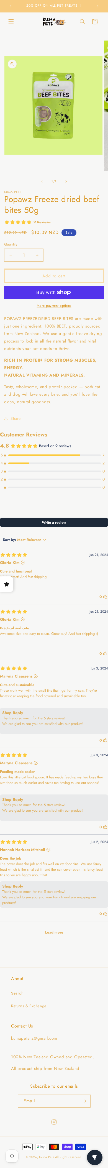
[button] (11, 22)
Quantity (10, 244)
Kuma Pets (46, 1157)
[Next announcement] (98, 6)
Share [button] (16, 418)
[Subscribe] (84, 1101)
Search (17, 993)
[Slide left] (42, 181)
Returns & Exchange (29, 1006)
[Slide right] (66, 181)
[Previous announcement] (10, 6)
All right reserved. (68, 1157)
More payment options (54, 305)
